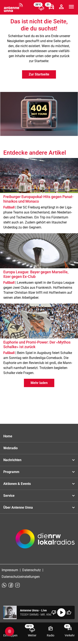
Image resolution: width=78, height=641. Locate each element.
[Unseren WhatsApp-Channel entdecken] (4, 585)
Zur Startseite (39, 74)
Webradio (10, 448)
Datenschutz (31, 570)
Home (7, 436)
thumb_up (68, 612)
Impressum (10, 570)
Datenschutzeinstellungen (21, 577)
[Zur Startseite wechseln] (13, 7)
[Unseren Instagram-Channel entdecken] (17, 585)
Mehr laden (39, 383)
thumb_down (53, 612)
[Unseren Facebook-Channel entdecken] (10, 585)
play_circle (61, 612)
